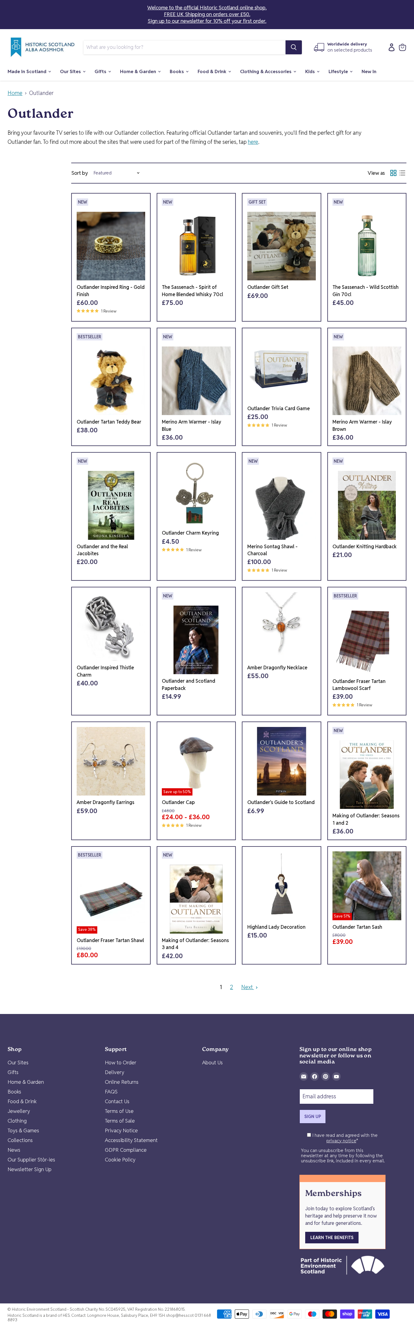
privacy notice (341, 1141)
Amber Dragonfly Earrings (105, 802)
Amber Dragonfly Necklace (277, 667)
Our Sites (71, 71)
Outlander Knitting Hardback (364, 546)
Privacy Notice (121, 1130)
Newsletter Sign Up (30, 1169)
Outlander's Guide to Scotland (281, 802)
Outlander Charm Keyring (190, 533)
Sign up (312, 1116)
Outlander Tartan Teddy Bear (109, 422)
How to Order (120, 1062)
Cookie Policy (120, 1159)
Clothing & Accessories (266, 71)
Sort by (79, 173)
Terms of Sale (120, 1120)
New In (369, 71)
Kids (310, 71)
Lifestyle (339, 71)
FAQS (111, 1091)
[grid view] (393, 173)
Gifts (101, 71)
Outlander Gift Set (267, 287)
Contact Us (117, 1101)
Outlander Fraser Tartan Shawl (110, 940)
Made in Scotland (28, 71)
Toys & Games (23, 1130)
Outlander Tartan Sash (357, 927)
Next (247, 987)
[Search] (293, 47)
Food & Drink (213, 71)
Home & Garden (138, 71)
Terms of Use (119, 1111)
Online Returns (122, 1082)
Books (177, 71)
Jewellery (19, 1111)
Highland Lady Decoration (276, 927)
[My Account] (390, 47)
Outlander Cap (178, 802)
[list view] (402, 173)
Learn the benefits (331, 1237)
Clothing (17, 1120)
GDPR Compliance (126, 1150)
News (14, 1150)
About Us (212, 1062)
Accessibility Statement (131, 1140)
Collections (20, 1140)
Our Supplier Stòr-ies (31, 1159)
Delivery (114, 1072)
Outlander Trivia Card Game (278, 408)
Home (15, 93)
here (253, 141)
